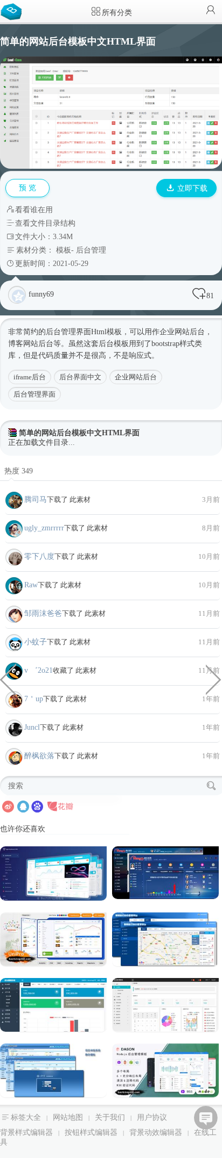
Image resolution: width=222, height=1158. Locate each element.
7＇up (33, 699)
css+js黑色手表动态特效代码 (214, 679)
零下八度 (39, 556)
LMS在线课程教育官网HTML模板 (8, 679)
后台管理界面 (34, 394)
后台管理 (91, 250)
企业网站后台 (136, 377)
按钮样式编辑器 (91, 1132)
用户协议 (152, 1117)
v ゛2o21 (38, 670)
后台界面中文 (80, 377)
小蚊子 (35, 642)
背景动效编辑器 (155, 1132)
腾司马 (35, 499)
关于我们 (110, 1117)
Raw (31, 585)
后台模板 (114, 344)
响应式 (140, 355)
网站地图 (68, 1117)
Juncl (32, 727)
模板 (63, 250)
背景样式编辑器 (26, 1132)
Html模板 (106, 332)
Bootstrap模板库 (13, 10)
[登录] (211, 11)
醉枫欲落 (39, 756)
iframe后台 (29, 377)
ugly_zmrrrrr (44, 528)
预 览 (27, 188)
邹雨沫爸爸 (43, 613)
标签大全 (26, 1117)
